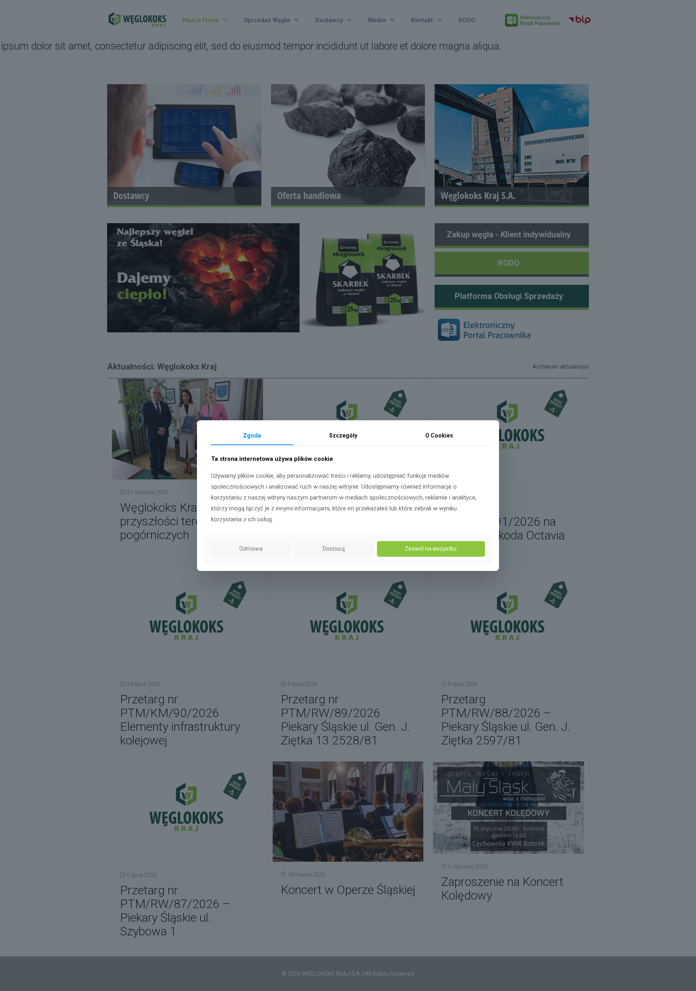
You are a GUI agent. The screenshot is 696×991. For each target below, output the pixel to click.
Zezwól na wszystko (431, 548)
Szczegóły (343, 435)
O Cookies (439, 435)
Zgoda (252, 435)
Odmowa (251, 548)
